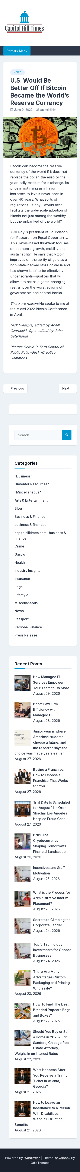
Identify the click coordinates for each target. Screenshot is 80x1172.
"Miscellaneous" (28, 492)
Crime (19, 546)
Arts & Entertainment (31, 500)
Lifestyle (21, 595)
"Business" (23, 476)
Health (20, 562)
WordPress (32, 1158)
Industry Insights (27, 570)
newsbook (62, 1158)
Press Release (26, 635)
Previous (15, 388)
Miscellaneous (26, 603)
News (17, 72)
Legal (19, 587)
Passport (22, 619)
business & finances (30, 525)
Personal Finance (28, 627)
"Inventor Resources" (32, 484)
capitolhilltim (47, 109)
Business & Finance (30, 516)
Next (67, 388)
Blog (18, 508)
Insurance (22, 579)
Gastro (20, 554)
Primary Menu (17, 51)
